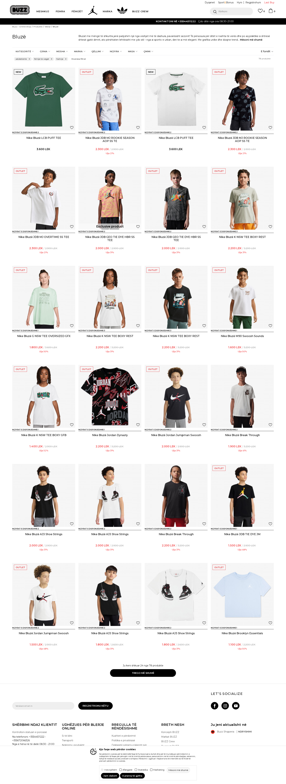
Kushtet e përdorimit (124, 735)
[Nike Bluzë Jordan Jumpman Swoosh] (176, 396)
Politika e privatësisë (123, 740)
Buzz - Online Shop (21, 26)
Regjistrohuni (253, 2)
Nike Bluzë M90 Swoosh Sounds (242, 336)
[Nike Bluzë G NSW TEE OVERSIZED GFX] (43, 297)
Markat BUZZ (169, 736)
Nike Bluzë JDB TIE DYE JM (242, 534)
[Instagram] (225, 705)
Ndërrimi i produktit (73, 745)
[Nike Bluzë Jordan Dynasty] (109, 396)
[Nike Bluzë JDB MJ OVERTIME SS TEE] (43, 198)
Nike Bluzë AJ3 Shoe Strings (43, 534)
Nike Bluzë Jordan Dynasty (110, 435)
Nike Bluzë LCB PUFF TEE (43, 138)
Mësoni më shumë (251, 39)
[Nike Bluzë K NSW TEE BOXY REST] (242, 198)
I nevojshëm (110, 770)
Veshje (47, 26)
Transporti (67, 740)
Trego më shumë (143, 673)
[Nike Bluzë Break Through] (242, 396)
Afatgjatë (127, 770)
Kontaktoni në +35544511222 (124, 21)
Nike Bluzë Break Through (242, 435)
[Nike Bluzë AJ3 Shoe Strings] (43, 495)
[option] (143, 21)
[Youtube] (235, 705)
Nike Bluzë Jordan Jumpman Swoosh (176, 435)
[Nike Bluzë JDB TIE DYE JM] (242, 495)
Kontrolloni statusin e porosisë (29, 732)
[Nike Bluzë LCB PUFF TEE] (43, 99)
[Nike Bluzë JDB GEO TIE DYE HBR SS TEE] (109, 198)
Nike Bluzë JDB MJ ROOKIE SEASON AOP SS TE (110, 139)
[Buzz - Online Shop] (20, 10)
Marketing (158, 770)
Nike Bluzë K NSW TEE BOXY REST (242, 237)
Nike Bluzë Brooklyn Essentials (242, 633)
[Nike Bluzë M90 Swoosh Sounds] (242, 297)
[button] (231, 11)
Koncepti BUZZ (170, 732)
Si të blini (67, 735)
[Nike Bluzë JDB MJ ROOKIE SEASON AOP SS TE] (109, 99)
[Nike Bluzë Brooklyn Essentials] (242, 594)
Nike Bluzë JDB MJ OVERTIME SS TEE (43, 237)
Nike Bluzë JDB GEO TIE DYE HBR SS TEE (110, 238)
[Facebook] (214, 705)
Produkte (37, 26)
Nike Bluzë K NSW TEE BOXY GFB (43, 435)
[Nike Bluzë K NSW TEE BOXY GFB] (43, 396)
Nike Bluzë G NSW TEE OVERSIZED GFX (44, 336)
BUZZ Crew (168, 741)
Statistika (143, 770)
